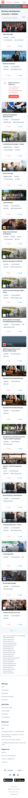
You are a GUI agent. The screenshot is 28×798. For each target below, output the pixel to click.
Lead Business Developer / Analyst (13, 144)
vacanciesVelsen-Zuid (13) (9, 669)
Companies (16, 2)
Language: (10, 770)
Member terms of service (14, 789)
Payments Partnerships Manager (13, 378)
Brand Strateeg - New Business (12, 495)
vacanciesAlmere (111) (8, 641)
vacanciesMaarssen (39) (8, 654)
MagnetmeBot (14, 794)
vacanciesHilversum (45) (8, 650)
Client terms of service (14, 791)
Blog (2, 728)
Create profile (13, 96)
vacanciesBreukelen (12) (8, 646)
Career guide (5, 725)
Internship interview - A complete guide (12, 731)
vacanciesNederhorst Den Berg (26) (11, 658)
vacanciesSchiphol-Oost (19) (9, 663)
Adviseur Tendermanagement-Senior (12, 467)
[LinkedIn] (14, 775)
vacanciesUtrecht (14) (8, 667)
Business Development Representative (10, 115)
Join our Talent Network (8, 756)
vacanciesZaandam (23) (8, 672)
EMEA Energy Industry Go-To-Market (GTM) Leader (12, 350)
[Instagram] (10, 775)
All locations (4, 714)
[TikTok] (18, 775)
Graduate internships (7, 696)
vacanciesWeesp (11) (8, 671)
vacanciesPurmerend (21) (9, 659)
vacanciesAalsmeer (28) (8, 639)
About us (4, 752)
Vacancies (9, 2)
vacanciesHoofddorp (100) (9, 652)
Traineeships (5, 690)
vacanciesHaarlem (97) (8, 648)
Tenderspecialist (8, 554)
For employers (5, 717)
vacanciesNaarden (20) (8, 656)
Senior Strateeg (8, 173)
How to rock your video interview (11, 739)
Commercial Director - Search (12, 525)
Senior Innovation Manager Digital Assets (13, 291)
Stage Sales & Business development (10, 233)
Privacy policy (14, 786)
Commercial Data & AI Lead (11, 612)
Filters (24, 17)
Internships (4, 693)
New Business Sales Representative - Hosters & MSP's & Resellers (14, 437)
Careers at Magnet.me (7, 759)
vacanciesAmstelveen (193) (9, 643)
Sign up (25, 6)
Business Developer (9, 63)
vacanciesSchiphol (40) (8, 661)
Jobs (2, 687)
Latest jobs (4, 700)
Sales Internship (8, 34)
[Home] (3, 2)
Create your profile (6, 707)
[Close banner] (24, 82)
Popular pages (5, 711)
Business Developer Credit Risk (12, 261)
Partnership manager (9, 583)
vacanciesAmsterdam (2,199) (9, 645)
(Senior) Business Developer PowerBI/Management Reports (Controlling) (12, 320)
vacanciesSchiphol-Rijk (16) (9, 665)
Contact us (4, 762)
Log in (24, 2)
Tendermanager (8, 202)
